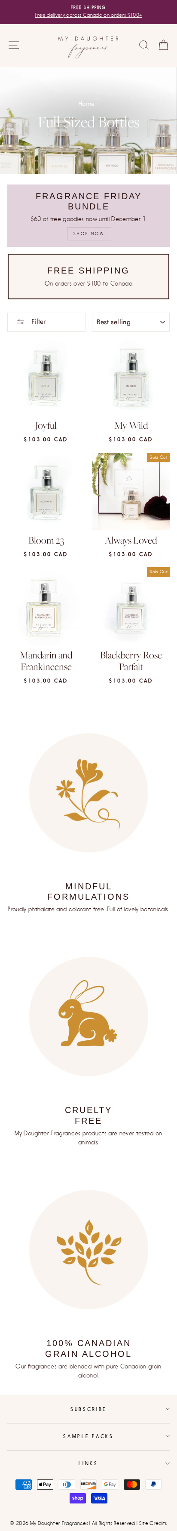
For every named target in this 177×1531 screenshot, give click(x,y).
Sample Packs (88, 1436)
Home (87, 104)
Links (88, 1463)
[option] (88, 12)
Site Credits (153, 1523)
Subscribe (88, 1409)
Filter (37, 321)
